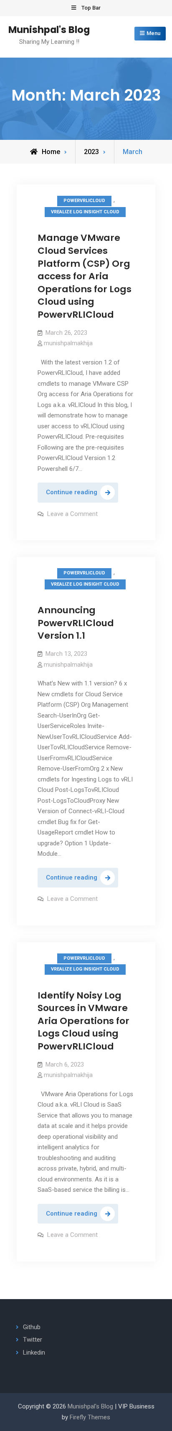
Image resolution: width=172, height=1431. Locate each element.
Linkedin (34, 1352)
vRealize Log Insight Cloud (85, 212)
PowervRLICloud (84, 200)
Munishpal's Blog (49, 29)
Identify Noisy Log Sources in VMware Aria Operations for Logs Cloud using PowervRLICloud (83, 1021)
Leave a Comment (72, 514)
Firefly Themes (90, 1417)
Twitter (32, 1339)
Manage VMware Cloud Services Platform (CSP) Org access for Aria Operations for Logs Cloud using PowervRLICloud (85, 276)
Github (31, 1327)
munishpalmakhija (68, 343)
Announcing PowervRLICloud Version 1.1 (76, 623)
